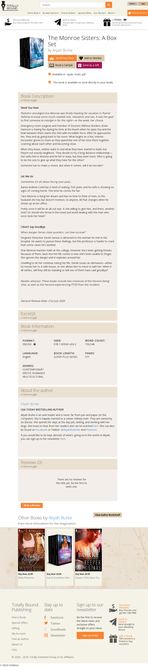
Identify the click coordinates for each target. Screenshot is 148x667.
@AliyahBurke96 (70, 429)
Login (143, 4)
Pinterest (91, 429)
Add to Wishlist (93, 58)
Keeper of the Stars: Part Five (87, 577)
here (95, 426)
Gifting (15, 628)
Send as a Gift (91, 65)
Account (132, 4)
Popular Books (138, 13)
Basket (118, 19)
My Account (19, 633)
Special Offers (84, 13)
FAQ (14, 649)
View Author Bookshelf (107, 514)
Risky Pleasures (26, 577)
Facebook (41, 429)
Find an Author (68, 13)
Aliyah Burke (63, 50)
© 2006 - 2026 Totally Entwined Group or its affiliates (43, 657)
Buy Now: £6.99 (54, 574)
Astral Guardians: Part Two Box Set (59, 577)
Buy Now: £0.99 (82, 574)
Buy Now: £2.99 (25, 574)
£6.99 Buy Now (64, 58)
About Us (17, 644)
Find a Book (19, 617)
